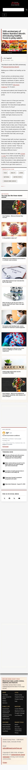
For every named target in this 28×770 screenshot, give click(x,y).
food (5, 172)
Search (16, 724)
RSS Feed (17, 727)
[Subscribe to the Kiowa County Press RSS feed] (14, 498)
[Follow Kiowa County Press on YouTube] (19, 498)
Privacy (16, 733)
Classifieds (5, 731)
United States (17, 177)
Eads (16, 701)
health (13, 172)
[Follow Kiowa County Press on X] (4, 498)
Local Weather (18, 715)
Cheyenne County (19, 697)
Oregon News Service (10, 181)
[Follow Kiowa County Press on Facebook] (9, 498)
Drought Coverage (19, 713)
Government (6, 709)
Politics (4, 701)
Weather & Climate (19, 711)
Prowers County (19, 699)
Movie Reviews (6, 727)
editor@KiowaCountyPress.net (12, 748)
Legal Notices (6, 718)
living (21, 172)
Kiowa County (18, 695)
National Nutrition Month (11, 67)
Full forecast (5, 446)
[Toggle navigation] (4, 14)
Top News (5, 695)
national (6, 177)
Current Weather (19, 709)
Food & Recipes (7, 724)
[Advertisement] (14, 562)
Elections (5, 703)
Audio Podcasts (7, 729)
